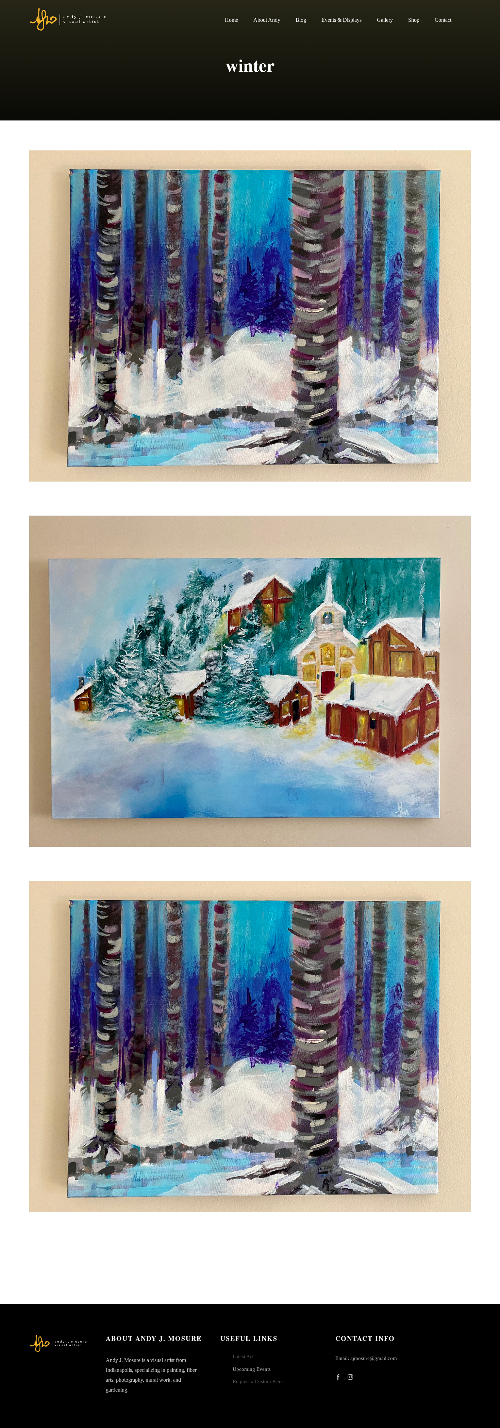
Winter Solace (250, 316)
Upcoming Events (252, 1369)
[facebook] (338, 1377)
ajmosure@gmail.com (373, 1358)
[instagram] (350, 1377)
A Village (250, 681)
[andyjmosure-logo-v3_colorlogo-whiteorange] (69, 9)
